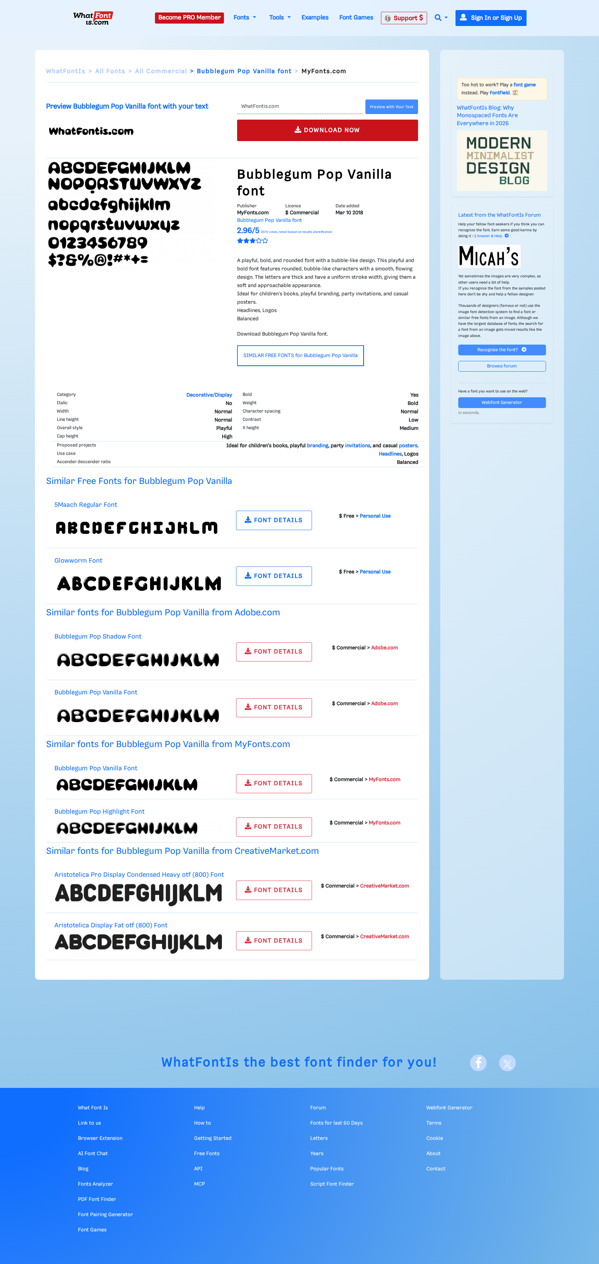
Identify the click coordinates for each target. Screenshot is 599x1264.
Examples (315, 18)
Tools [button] (277, 18)
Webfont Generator (502, 402)
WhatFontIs (66, 71)
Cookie (434, 1138)
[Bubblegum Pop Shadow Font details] (138, 659)
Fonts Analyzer (95, 1184)
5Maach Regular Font (85, 505)
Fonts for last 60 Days (336, 1123)
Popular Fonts (327, 1169)
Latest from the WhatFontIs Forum (499, 215)
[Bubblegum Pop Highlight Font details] (138, 828)
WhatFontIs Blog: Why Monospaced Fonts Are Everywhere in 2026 (487, 116)
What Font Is (93, 1108)
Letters (319, 1138)
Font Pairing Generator (105, 1215)
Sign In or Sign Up (495, 18)
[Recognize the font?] (502, 256)
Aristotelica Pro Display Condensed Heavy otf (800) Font (139, 875)
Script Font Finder (332, 1184)
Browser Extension (100, 1138)
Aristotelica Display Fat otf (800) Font (110, 925)
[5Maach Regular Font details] (138, 528)
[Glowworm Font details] (138, 584)
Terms (433, 1123)
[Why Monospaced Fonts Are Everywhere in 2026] (502, 160)
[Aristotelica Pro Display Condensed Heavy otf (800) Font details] (138, 895)
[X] (507, 1063)
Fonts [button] (242, 18)
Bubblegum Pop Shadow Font (97, 636)
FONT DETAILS (277, 520)
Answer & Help (489, 236)
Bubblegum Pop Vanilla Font (95, 692)
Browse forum (502, 366)
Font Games (356, 18)
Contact (435, 1169)
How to (202, 1123)
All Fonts (110, 71)
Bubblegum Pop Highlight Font (99, 811)
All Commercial (161, 71)
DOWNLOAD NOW (331, 130)
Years (316, 1154)
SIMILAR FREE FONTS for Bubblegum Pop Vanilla (300, 355)
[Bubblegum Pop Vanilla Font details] (138, 715)
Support (406, 18)
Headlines (390, 454)
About (433, 1154)
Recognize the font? (498, 350)
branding (317, 446)
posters (408, 446)
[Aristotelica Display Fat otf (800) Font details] (138, 944)
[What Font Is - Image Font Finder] (93, 18)
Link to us (89, 1123)
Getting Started (213, 1138)
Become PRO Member (189, 18)
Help (199, 1108)
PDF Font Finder (97, 1199)
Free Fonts (206, 1154)
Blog (83, 1169)
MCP (199, 1184)
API (198, 1169)
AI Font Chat (93, 1154)
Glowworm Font (78, 560)
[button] (441, 18)
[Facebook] (478, 1063)
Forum (318, 1108)
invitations (357, 446)
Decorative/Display (209, 395)
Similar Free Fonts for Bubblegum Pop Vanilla (139, 481)
